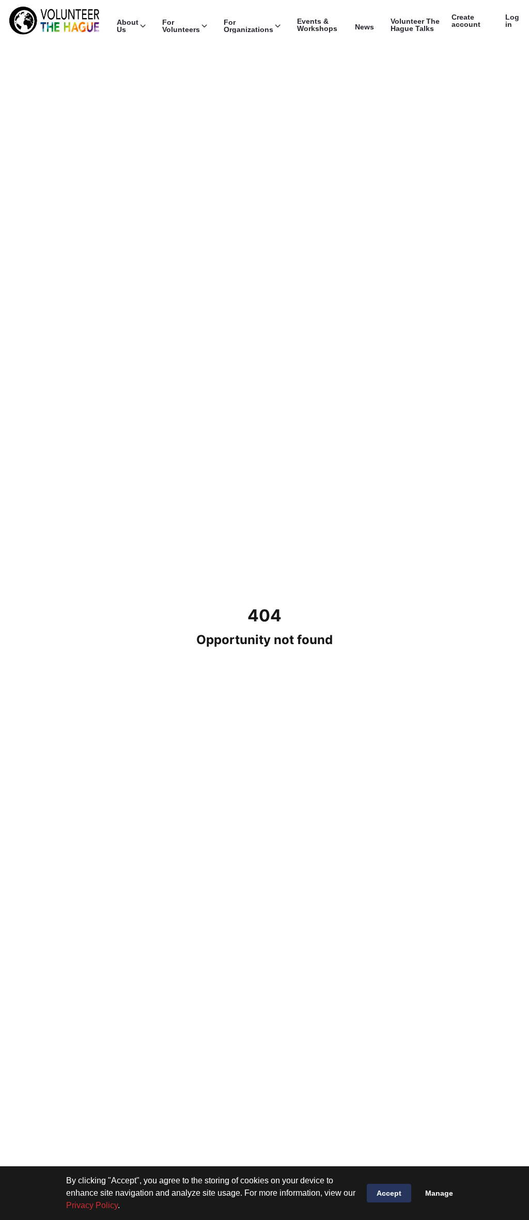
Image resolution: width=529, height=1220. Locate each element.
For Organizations (248, 26)
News (364, 27)
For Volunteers (181, 26)
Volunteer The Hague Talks (415, 25)
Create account (466, 20)
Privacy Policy (92, 1205)
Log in (512, 20)
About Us (127, 26)
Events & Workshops (317, 25)
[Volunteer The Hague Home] (54, 20)
